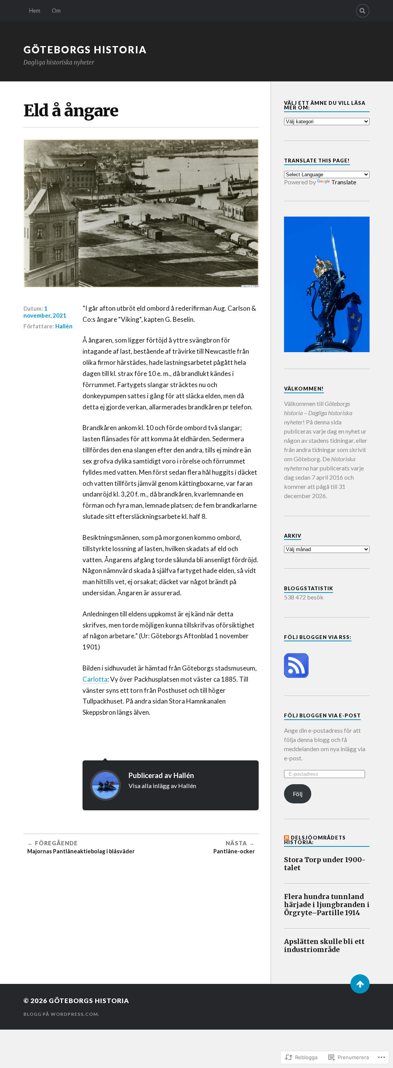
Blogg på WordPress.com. (61, 1014)
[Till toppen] (360, 983)
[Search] (363, 11)
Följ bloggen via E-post (322, 715)
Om (56, 10)
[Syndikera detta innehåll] (287, 838)
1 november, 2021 (44, 312)
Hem (34, 10)
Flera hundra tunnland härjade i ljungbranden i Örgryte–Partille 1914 (327, 905)
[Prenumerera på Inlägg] (296, 675)
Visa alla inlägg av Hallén (162, 785)
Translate (343, 181)
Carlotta (95, 679)
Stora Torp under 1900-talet (325, 864)
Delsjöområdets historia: (315, 840)
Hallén (64, 326)
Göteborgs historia (85, 49)
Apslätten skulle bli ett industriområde (324, 946)
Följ (297, 793)
